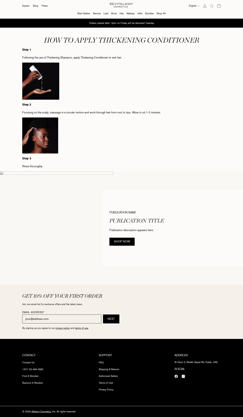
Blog (35, 5)
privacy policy (63, 328)
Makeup (130, 13)
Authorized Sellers (108, 376)
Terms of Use (106, 382)
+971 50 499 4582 (32, 369)
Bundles (149, 13)
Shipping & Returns (109, 369)
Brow (114, 13)
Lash (106, 13)
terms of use (81, 328)
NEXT (111, 319)
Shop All (161, 13)
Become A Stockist (32, 382)
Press (45, 5)
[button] (219, 6)
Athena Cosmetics (41, 411)
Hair (122, 13)
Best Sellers (83, 13)
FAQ (101, 362)
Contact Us (28, 362)
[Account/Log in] (205, 6)
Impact (25, 5)
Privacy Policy (106, 389)
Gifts (139, 13)
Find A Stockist (30, 376)
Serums (97, 13)
